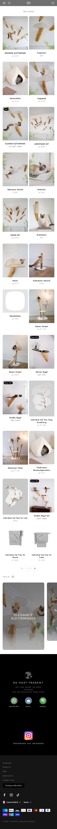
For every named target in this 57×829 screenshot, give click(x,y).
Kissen (15, 280)
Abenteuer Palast (15, 468)
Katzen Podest (15, 372)
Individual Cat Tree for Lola (15, 518)
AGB (4, 771)
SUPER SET (15, 235)
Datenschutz (8, 776)
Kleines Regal (42, 372)
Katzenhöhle (15, 98)
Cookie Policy (9, 780)
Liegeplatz (41, 98)
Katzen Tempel (41, 326)
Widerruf (6, 767)
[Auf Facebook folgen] (4, 795)
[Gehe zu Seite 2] (35, 568)
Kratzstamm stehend (41, 280)
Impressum (7, 763)
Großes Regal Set (41, 515)
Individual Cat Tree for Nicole (15, 556)
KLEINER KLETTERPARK (15, 143)
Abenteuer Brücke (15, 189)
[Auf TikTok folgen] (18, 795)
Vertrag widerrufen (13, 785)
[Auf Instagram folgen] (11, 795)
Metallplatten (15, 316)
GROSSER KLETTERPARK (15, 53)
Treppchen (41, 53)
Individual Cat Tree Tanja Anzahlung (42, 421)
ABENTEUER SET (41, 144)
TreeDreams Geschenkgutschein (41, 468)
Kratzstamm (42, 235)
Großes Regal (15, 417)
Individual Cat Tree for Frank (42, 556)
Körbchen (42, 189)
